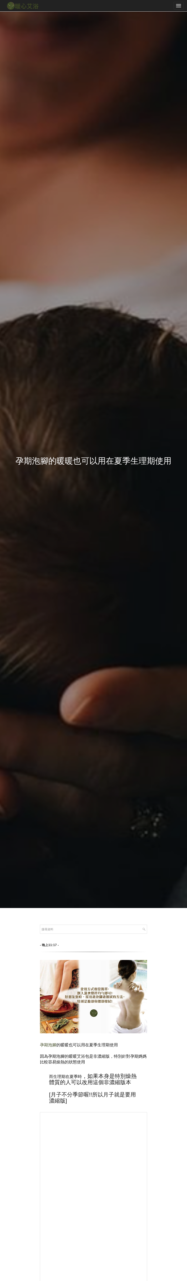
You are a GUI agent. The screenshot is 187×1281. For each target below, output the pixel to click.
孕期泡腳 (48, 1045)
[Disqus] (93, 1179)
